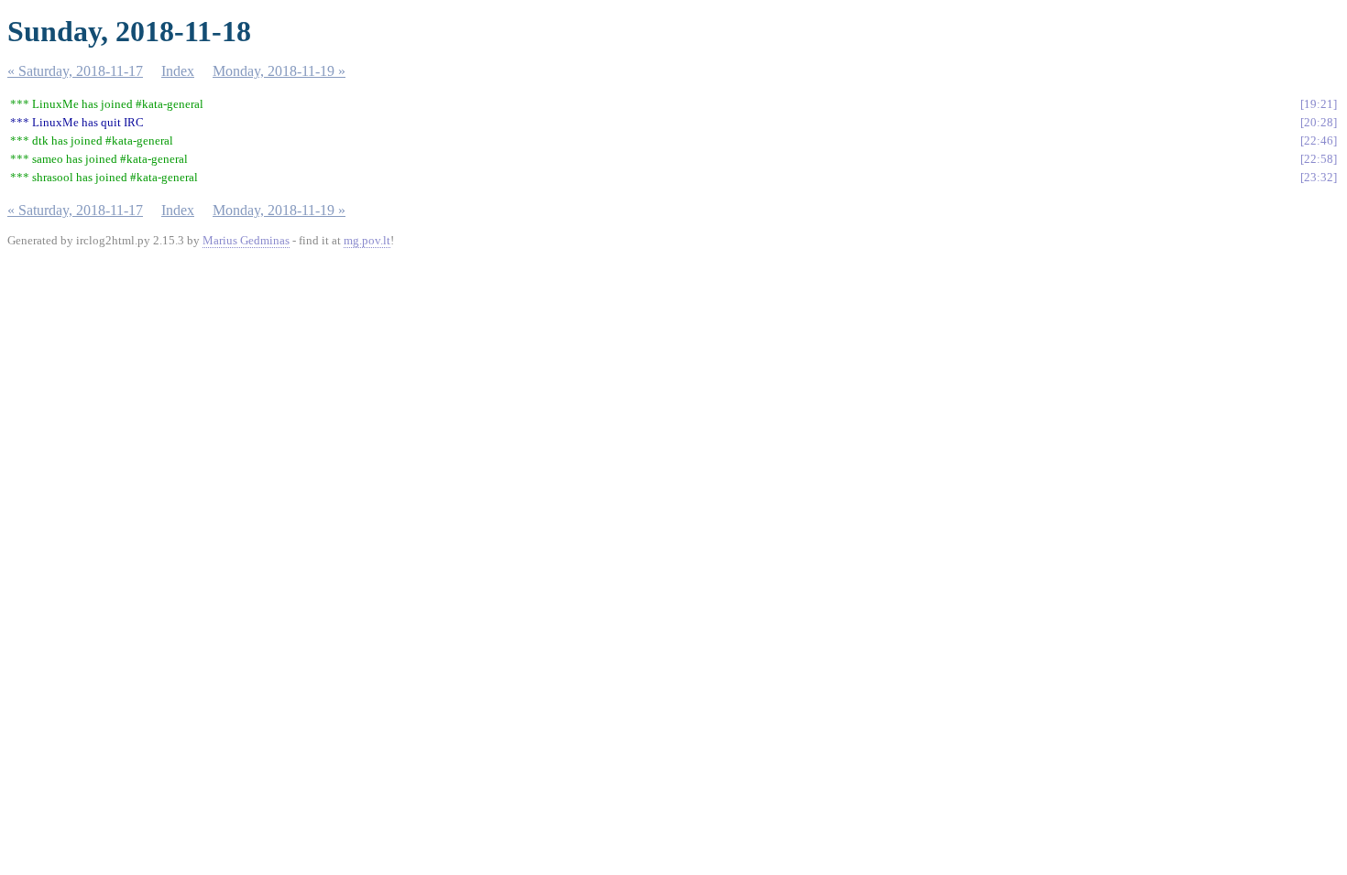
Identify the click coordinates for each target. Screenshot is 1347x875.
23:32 (1318, 177)
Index (177, 71)
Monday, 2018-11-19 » (279, 71)
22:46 (1318, 140)
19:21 (1318, 104)
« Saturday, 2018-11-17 (75, 71)
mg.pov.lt (367, 240)
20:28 (1318, 122)
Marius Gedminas (246, 240)
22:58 (1318, 159)
